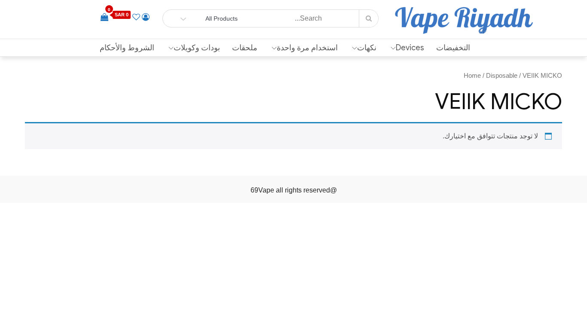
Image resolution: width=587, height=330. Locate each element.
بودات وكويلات (197, 47)
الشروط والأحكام (127, 47)
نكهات (366, 47)
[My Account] (146, 17)
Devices (410, 47)
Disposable (501, 75)
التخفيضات (453, 47)
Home (472, 75)
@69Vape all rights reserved (294, 190)
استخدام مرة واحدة (307, 47)
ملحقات (244, 47)
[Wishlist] (136, 17)
